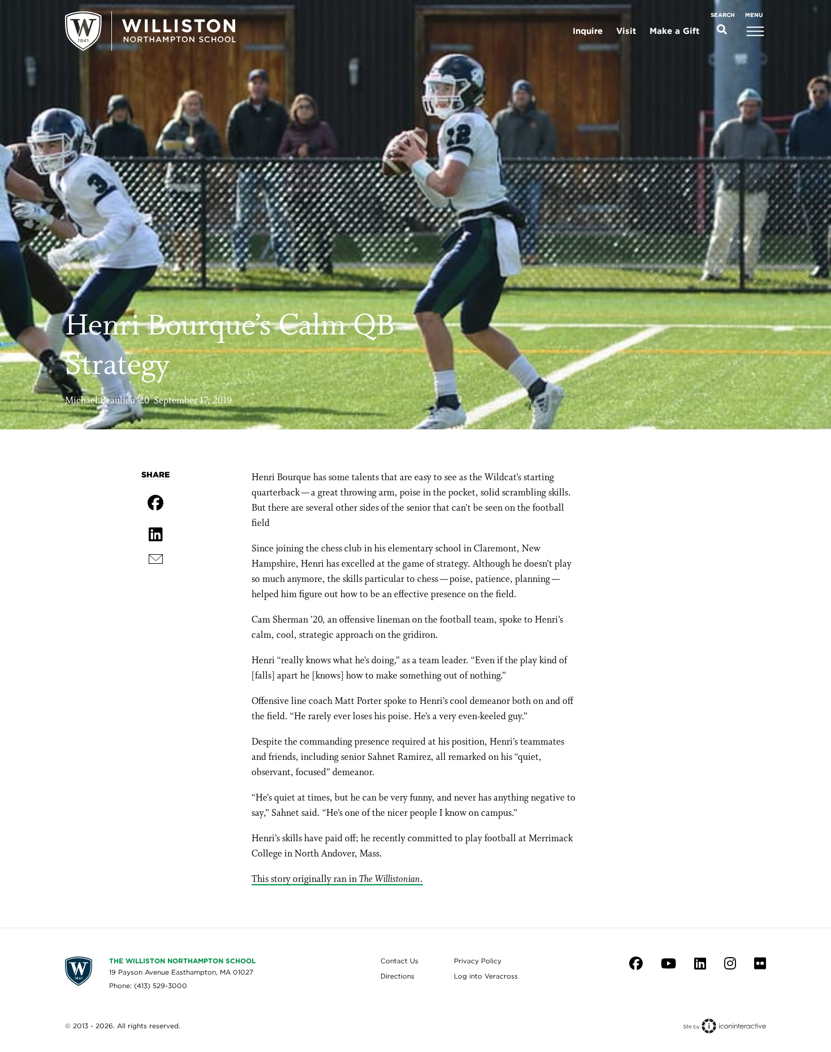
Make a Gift (674, 31)
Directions (397, 976)
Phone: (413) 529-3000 (148, 985)
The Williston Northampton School (182, 961)
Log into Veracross (486, 976)
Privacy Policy (477, 961)
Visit (626, 31)
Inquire (588, 31)
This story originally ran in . (337, 879)
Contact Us (399, 961)
